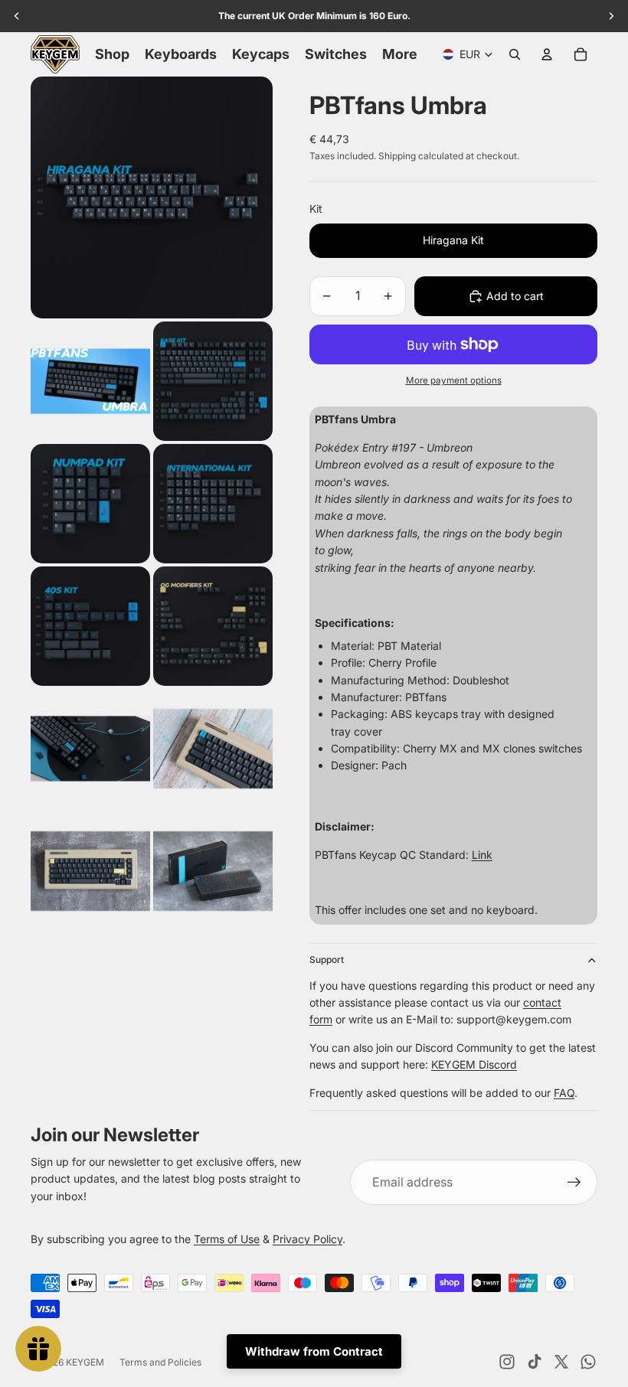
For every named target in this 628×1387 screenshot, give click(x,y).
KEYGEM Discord (474, 1064)
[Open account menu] (547, 54)
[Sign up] (574, 1183)
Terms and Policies (160, 1362)
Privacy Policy (307, 1238)
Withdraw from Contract (314, 1351)
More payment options (454, 380)
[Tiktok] (534, 1362)
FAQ (564, 1092)
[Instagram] (507, 1362)
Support (326, 959)
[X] (561, 1362)
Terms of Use (227, 1238)
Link (482, 854)
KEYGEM (85, 1362)
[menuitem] (400, 54)
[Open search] (515, 54)
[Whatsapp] (588, 1362)
